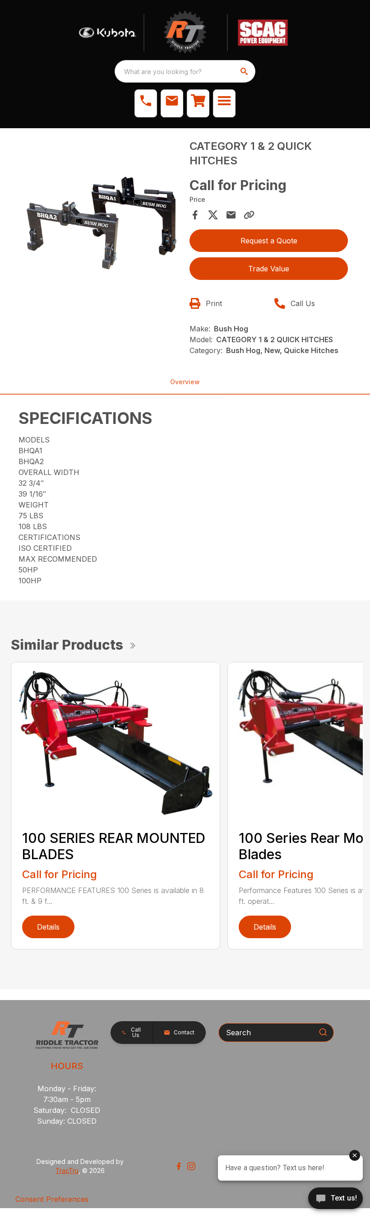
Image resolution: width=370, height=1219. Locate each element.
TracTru (67, 1170)
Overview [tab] (185, 382)
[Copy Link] (249, 214)
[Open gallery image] (101, 218)
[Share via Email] (231, 214)
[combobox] (185, 71)
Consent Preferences (51, 1199)
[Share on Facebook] (195, 214)
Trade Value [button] (268, 268)
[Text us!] (335, 1199)
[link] (198, 103)
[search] (245, 71)
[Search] (323, 1032)
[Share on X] (213, 214)
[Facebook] (178, 1166)
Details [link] (48, 926)
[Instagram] (191, 1166)
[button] (145, 103)
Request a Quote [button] (268, 240)
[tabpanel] (101, 219)
